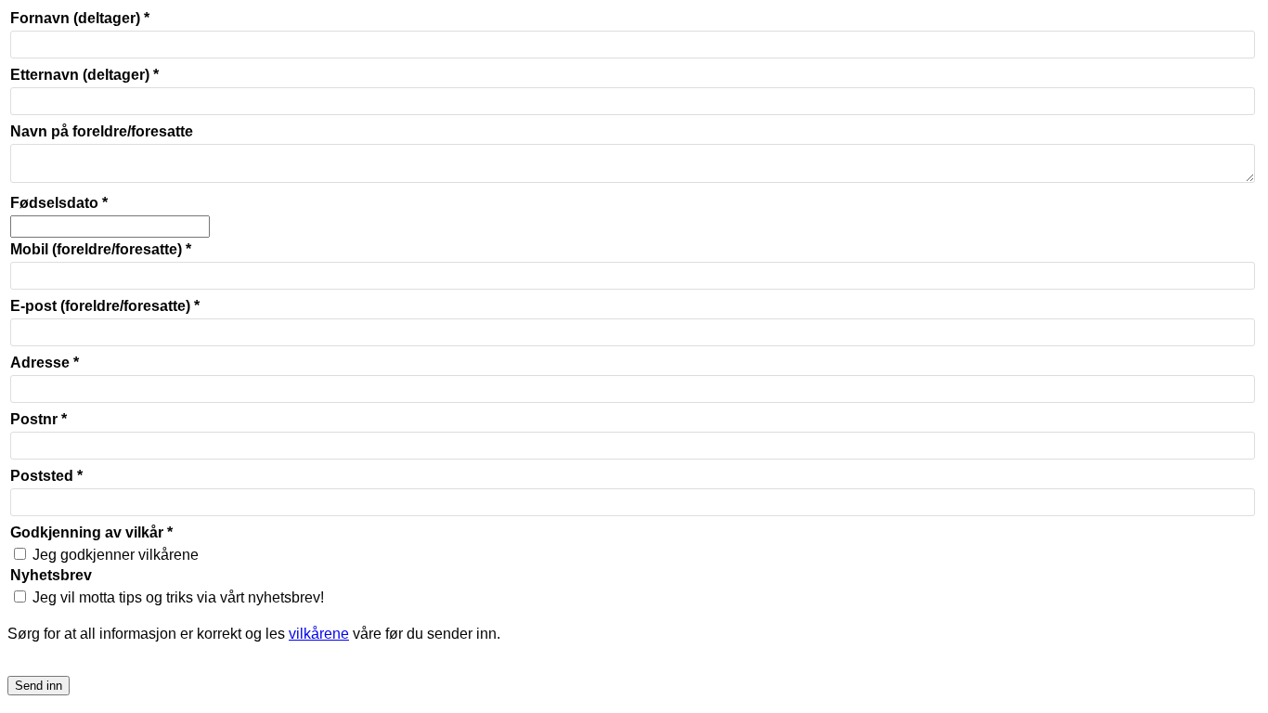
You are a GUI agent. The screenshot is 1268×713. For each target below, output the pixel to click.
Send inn (38, 686)
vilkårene (319, 634)
